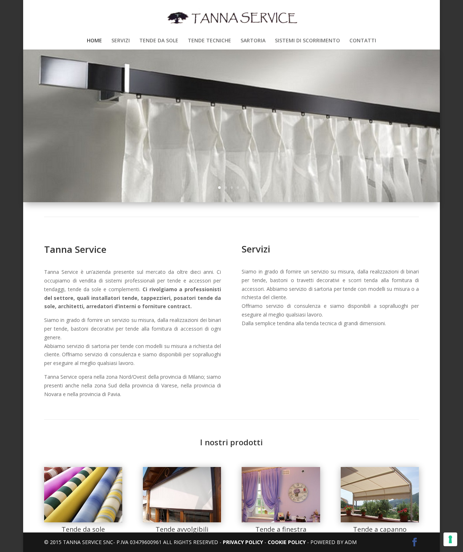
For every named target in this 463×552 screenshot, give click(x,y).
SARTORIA (253, 41)
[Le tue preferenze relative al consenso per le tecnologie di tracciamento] (450, 539)
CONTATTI (362, 41)
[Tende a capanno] (380, 520)
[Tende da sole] (83, 520)
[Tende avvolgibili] (182, 520)
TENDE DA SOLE (158, 41)
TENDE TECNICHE (209, 41)
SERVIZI (120, 41)
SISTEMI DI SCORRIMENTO (307, 41)
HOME (94, 41)
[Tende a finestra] (281, 520)
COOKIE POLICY (286, 542)
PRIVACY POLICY (243, 542)
